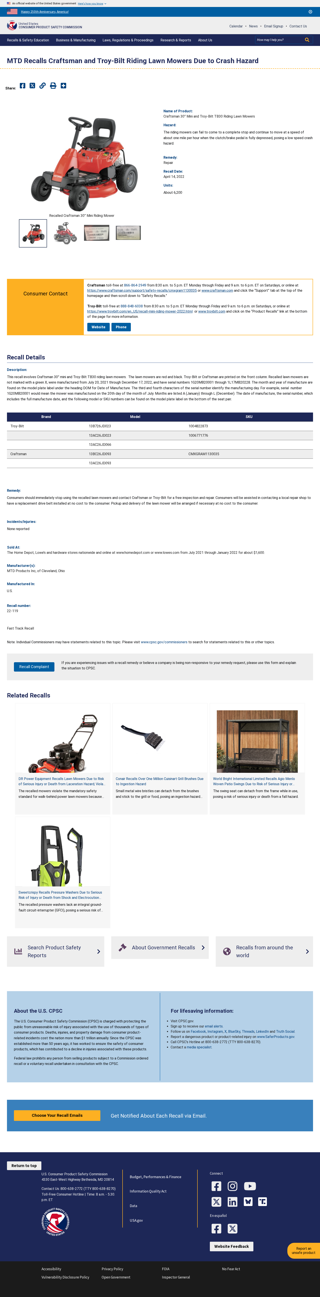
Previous (12, 233)
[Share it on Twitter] (32, 86)
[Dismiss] (310, 11)
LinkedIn (262, 1031)
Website (98, 327)
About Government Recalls (163, 948)
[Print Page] (53, 86)
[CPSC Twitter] (218, 1202)
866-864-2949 (135, 285)
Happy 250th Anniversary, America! (45, 12)
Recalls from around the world (264, 951)
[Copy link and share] (42, 86)
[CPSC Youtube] (251, 1186)
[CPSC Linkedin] (234, 1202)
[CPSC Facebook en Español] (218, 1229)
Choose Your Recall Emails (57, 1115)
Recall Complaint (34, 666)
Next (151, 233)
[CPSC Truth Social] (263, 1202)
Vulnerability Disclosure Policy (65, 1277)
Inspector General (176, 1277)
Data (133, 1205)
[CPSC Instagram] (234, 1186)
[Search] (307, 40)
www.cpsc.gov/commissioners (164, 642)
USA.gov (136, 1220)
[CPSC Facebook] (218, 1186)
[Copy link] (63, 86)
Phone (121, 327)
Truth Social (285, 1031)
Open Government (116, 1277)
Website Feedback (231, 1246)
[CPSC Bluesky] (249, 1202)
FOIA (165, 1269)
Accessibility (51, 1269)
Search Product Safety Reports (54, 951)
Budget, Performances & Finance (155, 1176)
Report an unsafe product (303, 1250)
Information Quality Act (148, 1191)
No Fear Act (231, 1269)
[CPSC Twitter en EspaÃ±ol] (234, 1229)
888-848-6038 (132, 306)
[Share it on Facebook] (22, 86)
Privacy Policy (112, 1269)
